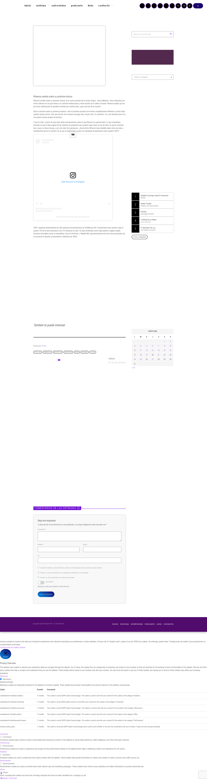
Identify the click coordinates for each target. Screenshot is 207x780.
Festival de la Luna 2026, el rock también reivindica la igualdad (154, 290)
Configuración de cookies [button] (9, 647)
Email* (85, 544)
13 (152, 350)
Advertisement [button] (5, 760)
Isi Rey (44, 346)
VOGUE (93, 352)
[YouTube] (142, 5)
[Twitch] (154, 5)
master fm (58, 352)
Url (39, 555)
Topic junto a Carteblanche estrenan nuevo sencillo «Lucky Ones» (156, 266)
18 (141, 355)
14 (158, 350)
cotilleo (37, 352)
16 (170, 350)
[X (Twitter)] (148, 5)
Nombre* (40, 544)
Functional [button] (4, 734)
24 (135, 359)
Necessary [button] (4, 676)
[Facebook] (172, 5)
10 (135, 350)
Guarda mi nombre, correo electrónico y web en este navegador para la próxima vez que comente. (71, 568)
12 (146, 350)
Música (73, 388)
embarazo (47, 352)
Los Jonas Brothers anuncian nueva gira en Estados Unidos (156, 315)
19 (146, 355)
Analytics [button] (3, 752)
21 (158, 355)
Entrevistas (40, 470)
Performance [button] (5, 743)
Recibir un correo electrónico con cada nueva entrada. (57, 577)
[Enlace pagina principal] (9, 5)
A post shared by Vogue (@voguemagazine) (73, 217)
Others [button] (2, 769)
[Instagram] (166, 5)
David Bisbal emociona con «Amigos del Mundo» (156, 253)
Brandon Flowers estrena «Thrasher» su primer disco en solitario (157, 278)
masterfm (68, 352)
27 (152, 359)
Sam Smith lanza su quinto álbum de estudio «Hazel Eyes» (156, 302)
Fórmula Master (142, 107)
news (77, 352)
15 (164, 350)
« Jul (133, 368)
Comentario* (42, 529)
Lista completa (139, 237)
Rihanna (84, 352)
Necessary (7, 679)
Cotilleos (87, 470)
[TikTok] (160, 5)
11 (141, 350)
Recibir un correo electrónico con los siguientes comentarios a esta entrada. (64, 573)
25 (141, 359)
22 (164, 355)
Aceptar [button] (22, 647)
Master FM (139, 103)
